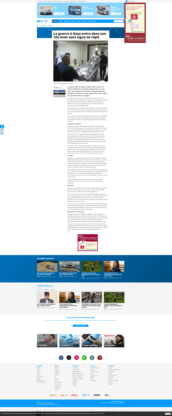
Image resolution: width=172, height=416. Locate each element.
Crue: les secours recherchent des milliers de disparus (46, 273)
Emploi (57, 1)
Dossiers (39, 378)
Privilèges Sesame (94, 371)
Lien (56, 96)
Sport (61, 21)
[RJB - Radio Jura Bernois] (64, 395)
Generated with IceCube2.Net (117, 402)
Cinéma (92, 369)
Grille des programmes (77, 373)
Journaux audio (40, 376)
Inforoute (49, 1)
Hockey (56, 369)
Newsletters (84, 357)
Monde (50, 25)
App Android (99, 357)
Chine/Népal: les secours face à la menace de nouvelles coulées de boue (91, 305)
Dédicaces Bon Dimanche (78, 375)
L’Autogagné (75, 380)
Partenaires (110, 376)
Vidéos (79, 21)
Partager (57, 90)
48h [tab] (40, 289)
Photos (73, 21)
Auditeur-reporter (131, 1)
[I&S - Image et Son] (108, 395)
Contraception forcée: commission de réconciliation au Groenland (113, 274)
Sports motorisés (58, 382)
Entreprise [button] (45, 1)
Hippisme (57, 378)
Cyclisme (56, 375)
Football (56, 367)
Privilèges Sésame (72, 1)
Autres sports (57, 387)
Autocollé (74, 382)
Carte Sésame (66, 1)
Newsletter (110, 384)
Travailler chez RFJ (112, 375)
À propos (110, 367)
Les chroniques (75, 369)
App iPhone (92, 357)
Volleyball (57, 373)
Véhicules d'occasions (81, 1)
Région (38, 367)
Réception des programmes (114, 369)
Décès (61, 1)
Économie (39, 373)
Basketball (57, 371)
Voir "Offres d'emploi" (92, 340)
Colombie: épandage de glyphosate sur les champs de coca (91, 274)
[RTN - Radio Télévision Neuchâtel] (75, 395)
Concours (74, 385)
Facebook (61, 357)
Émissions (67, 21)
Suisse (38, 369)
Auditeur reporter (40, 380)
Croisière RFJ (92, 21)
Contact (110, 382)
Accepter (168, 413)
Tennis (56, 380)
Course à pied (58, 385)
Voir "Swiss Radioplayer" (69, 340)
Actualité (55, 21)
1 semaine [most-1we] (46, 289)
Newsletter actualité (41, 382)
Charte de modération (113, 380)
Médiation (110, 378)
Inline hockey (57, 384)
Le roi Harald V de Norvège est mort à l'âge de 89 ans (46, 304)
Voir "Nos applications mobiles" (47, 340)
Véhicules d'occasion (94, 367)
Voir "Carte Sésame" (114, 340)
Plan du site (56, 404)
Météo (91, 373)
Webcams (54, 1)
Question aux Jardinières (77, 378)
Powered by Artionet (105, 402)
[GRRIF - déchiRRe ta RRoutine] (97, 395)
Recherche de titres (76, 371)
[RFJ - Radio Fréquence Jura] (86, 395)
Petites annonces (94, 375)
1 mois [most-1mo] (52, 289)
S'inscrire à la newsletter (81, 325)
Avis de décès (93, 380)
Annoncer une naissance (77, 376)
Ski (55, 376)
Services (84, 21)
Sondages (74, 384)
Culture (38, 375)
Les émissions (75, 367)
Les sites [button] (39, 1)
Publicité (110, 373)
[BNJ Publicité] (53, 395)
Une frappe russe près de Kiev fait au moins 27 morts (68, 273)
